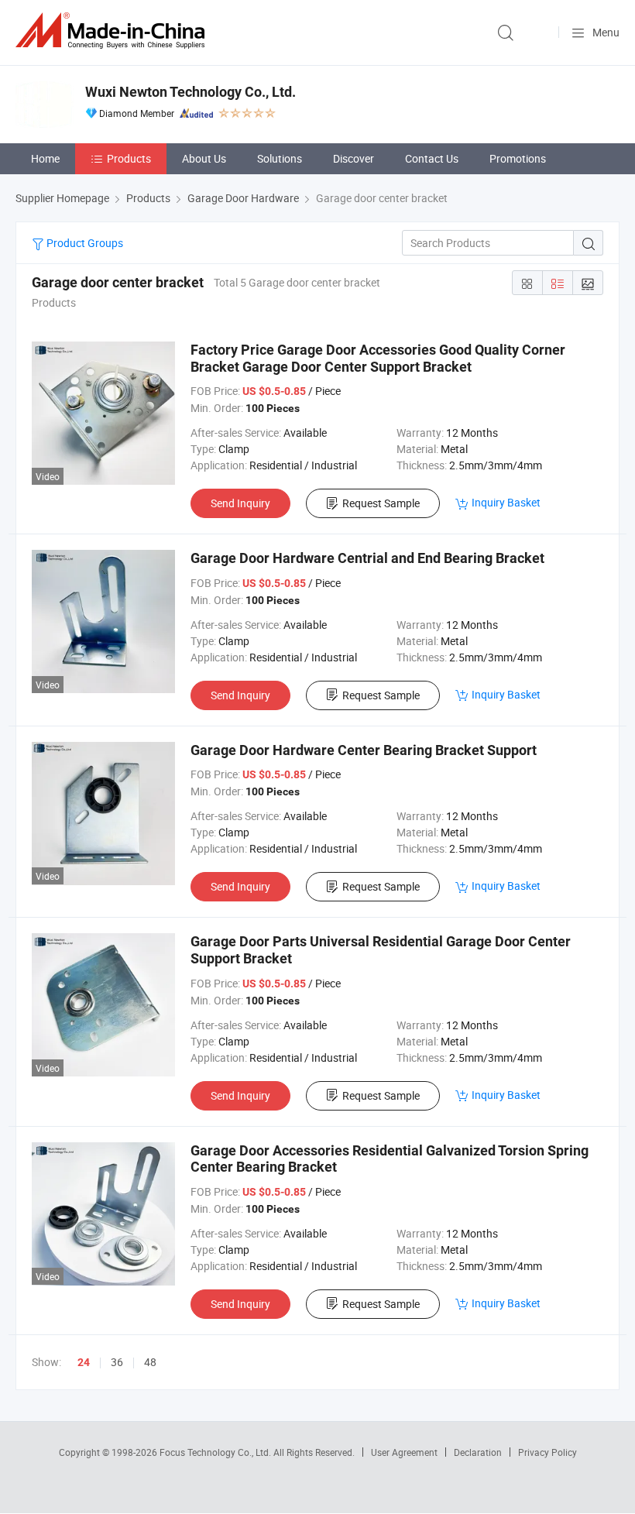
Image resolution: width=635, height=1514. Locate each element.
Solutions (279, 158)
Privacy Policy (547, 1452)
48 (150, 1361)
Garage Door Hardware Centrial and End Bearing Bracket (367, 558)
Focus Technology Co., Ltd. (216, 1452)
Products (129, 158)
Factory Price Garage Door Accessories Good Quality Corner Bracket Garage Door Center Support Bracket (377, 358)
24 (83, 1362)
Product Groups (83, 242)
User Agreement (404, 1452)
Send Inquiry (240, 503)
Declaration (478, 1452)
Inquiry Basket (506, 502)
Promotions (517, 158)
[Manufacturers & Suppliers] (113, 30)
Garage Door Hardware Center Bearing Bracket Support (363, 750)
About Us (204, 158)
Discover (353, 158)
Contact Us (431, 158)
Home (45, 158)
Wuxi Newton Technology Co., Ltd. (190, 92)
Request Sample (381, 503)
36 (117, 1361)
